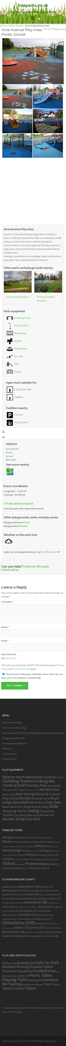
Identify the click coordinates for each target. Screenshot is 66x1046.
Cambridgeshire (38, 890)
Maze (37, 790)
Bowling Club (26, 963)
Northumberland (10, 919)
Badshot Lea (49, 838)
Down (42, 895)
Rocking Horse (40, 798)
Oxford (8, 863)
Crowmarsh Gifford (21, 847)
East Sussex (53, 894)
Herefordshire (53, 903)
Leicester (55, 855)
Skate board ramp (36, 807)
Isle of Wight (33, 907)
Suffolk (21, 927)
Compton (57, 842)
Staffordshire (54, 924)
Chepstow (49, 842)
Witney (33, 868)
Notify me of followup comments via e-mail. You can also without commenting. (32, 676)
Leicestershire (10, 911)
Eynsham (55, 847)
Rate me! (60, 29)
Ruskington (52, 864)
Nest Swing (20, 333)
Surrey (36, 927)
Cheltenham (38, 841)
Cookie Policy (9, 753)
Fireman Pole (21, 325)
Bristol (47, 886)
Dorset (19, 25)
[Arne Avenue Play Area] (33, 60)
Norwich (56, 860)
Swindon (6, 868)
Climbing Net (43, 781)
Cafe (39, 962)
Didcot (40, 846)
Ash (27, 837)
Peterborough (20, 864)
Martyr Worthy (19, 860)
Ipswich (21, 855)
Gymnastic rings (15, 789)
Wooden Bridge (14, 819)
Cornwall (8, 894)
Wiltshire (20, 936)
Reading (40, 864)
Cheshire (52, 890)
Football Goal (44, 970)
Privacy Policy (9, 758)
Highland (23, 907)
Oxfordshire (18, 923)
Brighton (26, 841)
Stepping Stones (14, 811)
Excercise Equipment (18, 971)
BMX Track (57, 777)
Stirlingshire (7, 928)
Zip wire (33, 818)
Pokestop (32, 980)
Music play (8, 794)
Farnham (26, 850)
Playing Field (21, 422)
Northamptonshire (44, 915)
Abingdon (8, 837)
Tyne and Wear (53, 927)
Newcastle (48, 859)
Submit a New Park (12, 722)
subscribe (11, 677)
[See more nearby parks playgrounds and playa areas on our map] (10, 471)
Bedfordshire (10, 886)
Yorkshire (51, 935)
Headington (45, 850)
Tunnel (7, 815)
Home (3, 25)
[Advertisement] (33, 191)
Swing (17, 371)
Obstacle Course (47, 794)
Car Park (18, 414)
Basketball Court (39, 777)
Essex (8, 898)
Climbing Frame (22, 317)
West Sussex (48, 932)
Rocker (17, 340)
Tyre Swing (19, 815)
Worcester (41, 868)
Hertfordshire (10, 906)
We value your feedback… (15, 743)
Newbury (40, 859)
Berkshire (30, 886)
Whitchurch (25, 868)
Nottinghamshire (43, 919)
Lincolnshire (28, 911)
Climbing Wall (13, 785)
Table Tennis (51, 984)
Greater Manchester (12, 902)
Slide (16, 363)
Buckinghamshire (15, 890)
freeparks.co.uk (33, 5)
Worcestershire (36, 936)
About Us (7, 748)
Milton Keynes (30, 859)
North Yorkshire (26, 919)
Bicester (18, 842)
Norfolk (27, 914)
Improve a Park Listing (14, 727)
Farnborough (12, 850)
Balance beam (13, 776)
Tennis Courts (13, 988)
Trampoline (47, 811)
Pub (41, 980)
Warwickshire (13, 932)
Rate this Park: (9, 654)
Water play (33, 815)
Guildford (35, 851)
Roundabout (20, 348)
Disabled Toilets (41, 966)
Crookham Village (8, 847)
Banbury (8, 841)
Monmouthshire (10, 915)
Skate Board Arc (12, 807)
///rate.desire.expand (18, 503)
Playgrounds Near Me (13, 738)
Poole (26, 522)
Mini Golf (24, 975)
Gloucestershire (25, 898)
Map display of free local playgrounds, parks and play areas (33, 732)
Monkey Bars (49, 789)
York (47, 868)
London (8, 859)
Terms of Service (21, 668)
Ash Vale (32, 837)
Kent (44, 906)
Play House (10, 798)
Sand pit (40, 802)
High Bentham (13, 855)
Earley (48, 846)
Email (5, 640)
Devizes (31, 846)
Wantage (16, 868)
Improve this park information (25, 568)
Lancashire (56, 906)
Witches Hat (47, 815)
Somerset (41, 923)
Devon (19, 894)
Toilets (30, 988)
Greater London (49, 898)
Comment (7, 601)
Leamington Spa (44, 855)
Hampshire (35, 902)
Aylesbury (41, 837)
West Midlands (32, 932)
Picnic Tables (41, 975)
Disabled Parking (15, 966)
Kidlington (31, 854)
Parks (11, 25)
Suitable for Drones (32, 984)
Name (5, 627)
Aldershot (20, 837)
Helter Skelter (29, 790)
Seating (14, 983)
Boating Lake (9, 963)
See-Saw (18, 356)
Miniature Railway (10, 975)
